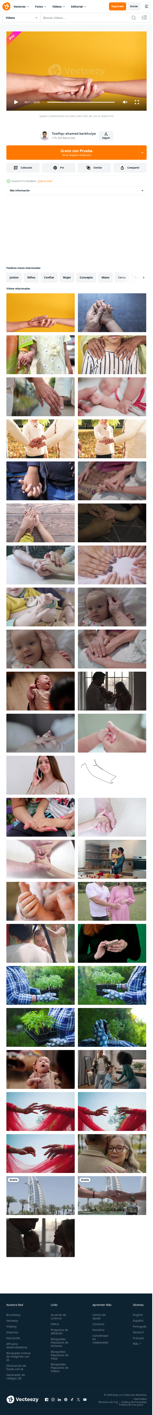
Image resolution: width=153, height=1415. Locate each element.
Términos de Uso (134, 1400)
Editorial (77, 6)
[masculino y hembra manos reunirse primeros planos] (40, 1194)
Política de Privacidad (131, 1403)
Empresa (12, 1330)
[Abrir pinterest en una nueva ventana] (65, 1399)
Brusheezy (13, 1313)
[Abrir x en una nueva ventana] (78, 1399)
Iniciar (134, 6)
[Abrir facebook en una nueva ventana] (46, 1399)
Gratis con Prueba (76, 152)
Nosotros (96, 1328)
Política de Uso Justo (128, 1405)
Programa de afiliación (58, 1329)
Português (137, 1325)
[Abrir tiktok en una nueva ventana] (72, 1399)
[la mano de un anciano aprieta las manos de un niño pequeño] (112, 815)
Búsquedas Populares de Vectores (58, 1340)
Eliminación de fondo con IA (16, 1365)
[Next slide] (137, 276)
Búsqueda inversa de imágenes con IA (18, 1354)
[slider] (81, 102)
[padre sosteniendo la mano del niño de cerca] (40, 311)
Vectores (20, 6)
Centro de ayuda (96, 1314)
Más (132, 1342)
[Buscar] (133, 17)
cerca (122, 276)
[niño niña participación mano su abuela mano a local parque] (40, 353)
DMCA (54, 1322)
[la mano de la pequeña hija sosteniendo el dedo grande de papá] (40, 899)
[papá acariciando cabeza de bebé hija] (40, 647)
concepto (86, 276)
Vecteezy (12, 1319)
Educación (13, 1336)
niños (31, 276)
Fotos (39, 6)
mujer (67, 276)
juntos (14, 276)
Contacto (96, 1322)
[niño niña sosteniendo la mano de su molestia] (40, 479)
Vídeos (57, 6)
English (135, 1313)
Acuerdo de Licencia (57, 1314)
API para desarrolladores (16, 1343)
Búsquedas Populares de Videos (58, 1366)
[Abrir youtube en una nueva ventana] (84, 1399)
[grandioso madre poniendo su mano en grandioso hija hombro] (112, 353)
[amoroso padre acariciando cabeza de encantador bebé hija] (112, 605)
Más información (20, 189)
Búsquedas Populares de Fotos (58, 1353)
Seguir (106, 138)
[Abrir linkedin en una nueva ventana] (59, 1399)
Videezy (11, 1325)
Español (135, 1319)
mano (105, 276)
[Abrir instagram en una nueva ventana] (53, 1399)
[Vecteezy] (6, 6)
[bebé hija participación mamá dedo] (40, 731)
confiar (49, 276)
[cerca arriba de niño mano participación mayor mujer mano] (40, 521)
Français (135, 1336)
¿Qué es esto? (44, 181)
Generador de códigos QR (15, 1374)
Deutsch (135, 1330)
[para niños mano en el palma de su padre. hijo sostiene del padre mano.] (112, 521)
